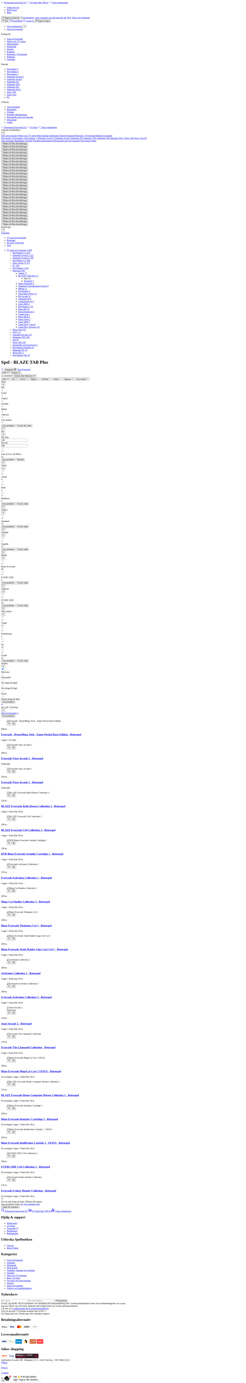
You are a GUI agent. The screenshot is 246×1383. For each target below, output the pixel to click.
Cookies (5, 1373)
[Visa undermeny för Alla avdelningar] (24, 26)
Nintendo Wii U (14, 89)
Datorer (10, 49)
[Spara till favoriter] (9, 723)
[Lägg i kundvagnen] (14, 723)
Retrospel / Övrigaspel (17, 54)
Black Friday (13, 1248)
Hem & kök (12, 1268)
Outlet (9, 122)
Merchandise (12, 44)
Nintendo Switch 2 (15, 77)
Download (11, 120)
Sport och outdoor (15, 1286)
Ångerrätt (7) (13, 1228)
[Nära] (3, 132)
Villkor (4, 1362)
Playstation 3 (12, 74)
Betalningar (12, 1231)
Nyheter (10, 112)
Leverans (11, 1226)
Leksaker (11, 59)
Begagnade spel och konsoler (20, 117)
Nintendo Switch (14, 79)
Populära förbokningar (17, 114)
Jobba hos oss (13, 7)
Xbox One (11, 94)
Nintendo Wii (13, 87)
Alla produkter (13, 107)
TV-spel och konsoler (16, 238)
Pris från (5, 437)
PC (8, 97)
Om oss (10, 1245)
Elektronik (11, 46)
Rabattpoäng (12, 1233)
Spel (9, 245)
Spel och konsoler (15, 39)
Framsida (5, 233)
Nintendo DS (13, 82)
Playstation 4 (12, 71)
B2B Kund (12, 10)
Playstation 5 (12, 69)
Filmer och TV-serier (16, 41)
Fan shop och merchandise (19, 1280)
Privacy (4, 1367)
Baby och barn (13, 1278)
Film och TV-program (17, 1275)
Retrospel (11, 240)
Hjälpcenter (12, 1223)
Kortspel (11, 52)
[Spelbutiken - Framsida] (55, 18)
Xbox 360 (11, 92)
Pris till (4, 443)
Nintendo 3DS (13, 84)
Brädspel (11, 57)
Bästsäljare (12, 109)
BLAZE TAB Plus (15, 243)
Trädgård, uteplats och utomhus (21, 1270)
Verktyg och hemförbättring (19, 1288)
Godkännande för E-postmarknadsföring (30, 1308)
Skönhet (10, 1273)
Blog (9, 12)
